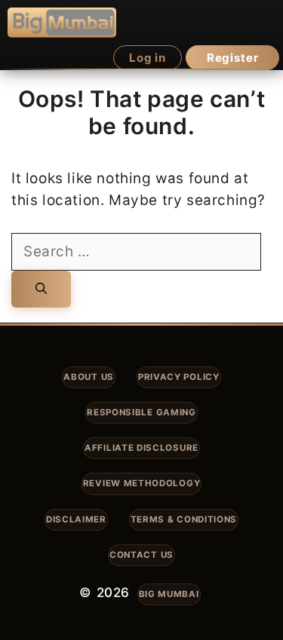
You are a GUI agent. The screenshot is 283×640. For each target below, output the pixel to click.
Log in (147, 58)
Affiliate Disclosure (141, 447)
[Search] (41, 289)
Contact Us (141, 555)
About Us (88, 377)
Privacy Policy (179, 377)
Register (233, 58)
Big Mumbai (169, 594)
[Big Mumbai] (62, 22)
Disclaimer (76, 519)
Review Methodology (141, 483)
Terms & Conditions (184, 519)
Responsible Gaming (141, 412)
